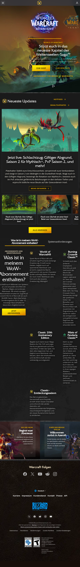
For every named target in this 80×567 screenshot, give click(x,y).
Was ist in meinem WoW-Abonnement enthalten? (25, 242)
